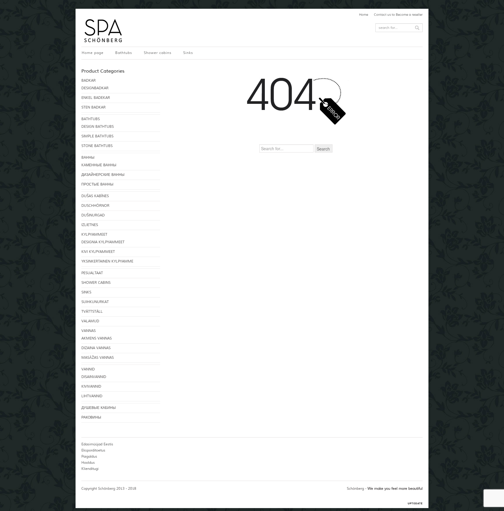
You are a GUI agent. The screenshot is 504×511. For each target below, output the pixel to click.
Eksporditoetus (93, 450)
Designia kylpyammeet (103, 242)
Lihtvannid (91, 396)
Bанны (87, 157)
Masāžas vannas (97, 358)
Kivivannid (91, 386)
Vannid (88, 369)
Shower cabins (158, 53)
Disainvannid (93, 377)
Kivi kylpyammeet (98, 252)
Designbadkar (94, 88)
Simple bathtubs (97, 136)
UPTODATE (415, 503)
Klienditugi (90, 469)
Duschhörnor (95, 206)
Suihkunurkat (95, 302)
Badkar (88, 80)
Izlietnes (89, 225)
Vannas (88, 331)
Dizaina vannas (96, 348)
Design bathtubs (97, 127)
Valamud (90, 321)
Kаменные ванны (98, 165)
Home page (93, 53)
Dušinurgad (93, 215)
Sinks (188, 53)
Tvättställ (92, 311)
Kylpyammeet (94, 234)
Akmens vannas (96, 338)
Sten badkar (93, 107)
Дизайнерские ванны (103, 175)
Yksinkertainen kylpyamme (107, 261)
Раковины (91, 417)
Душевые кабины (98, 408)
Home (363, 15)
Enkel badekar (95, 98)
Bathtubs (123, 53)
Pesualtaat (92, 273)
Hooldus (88, 463)
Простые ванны (97, 184)
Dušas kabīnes (95, 196)
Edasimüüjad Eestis (97, 444)
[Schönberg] (102, 31)
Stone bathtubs (97, 146)
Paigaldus (89, 456)
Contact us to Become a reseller (398, 15)
